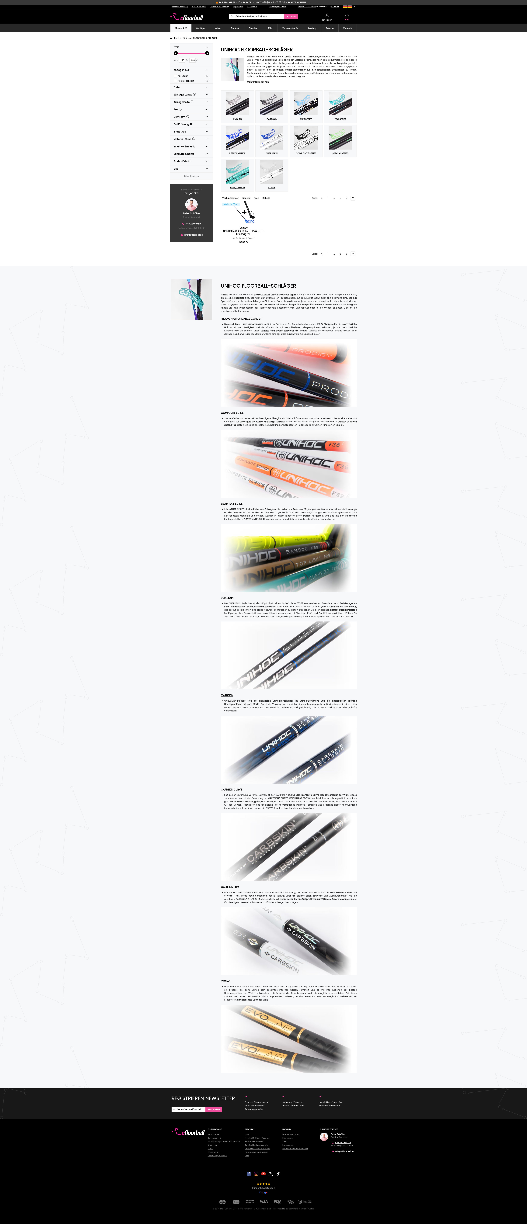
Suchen (291, 16)
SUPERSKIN (227, 598)
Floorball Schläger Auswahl (257, 1138)
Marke (177, 38)
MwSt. (210, 1148)
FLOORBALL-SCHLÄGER (205, 38)
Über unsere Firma (290, 1134)
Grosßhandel (213, 1152)
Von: (176, 60)
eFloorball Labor (199, 6)
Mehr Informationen (258, 81)
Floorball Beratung (180, 6)
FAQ (247, 1134)
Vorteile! (335, 6)
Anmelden (214, 1109)
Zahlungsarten (214, 1138)
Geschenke (252, 6)
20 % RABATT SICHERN (294, 2)
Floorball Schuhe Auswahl (256, 1152)
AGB (284, 1141)
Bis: (187, 60)
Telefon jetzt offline (277, 6)
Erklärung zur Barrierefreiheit (295, 1148)
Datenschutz (288, 1145)
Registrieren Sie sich (307, 6)
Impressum (238, 6)
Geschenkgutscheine (217, 1155)
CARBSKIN (227, 695)
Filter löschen (191, 176)
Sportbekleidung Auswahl (256, 1145)
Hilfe (247, 1155)
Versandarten (214, 1134)
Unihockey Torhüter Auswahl (257, 1148)
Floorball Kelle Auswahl (255, 1141)
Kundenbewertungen (263, 1188)
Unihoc (187, 38)
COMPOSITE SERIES (232, 413)
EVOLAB (225, 981)
